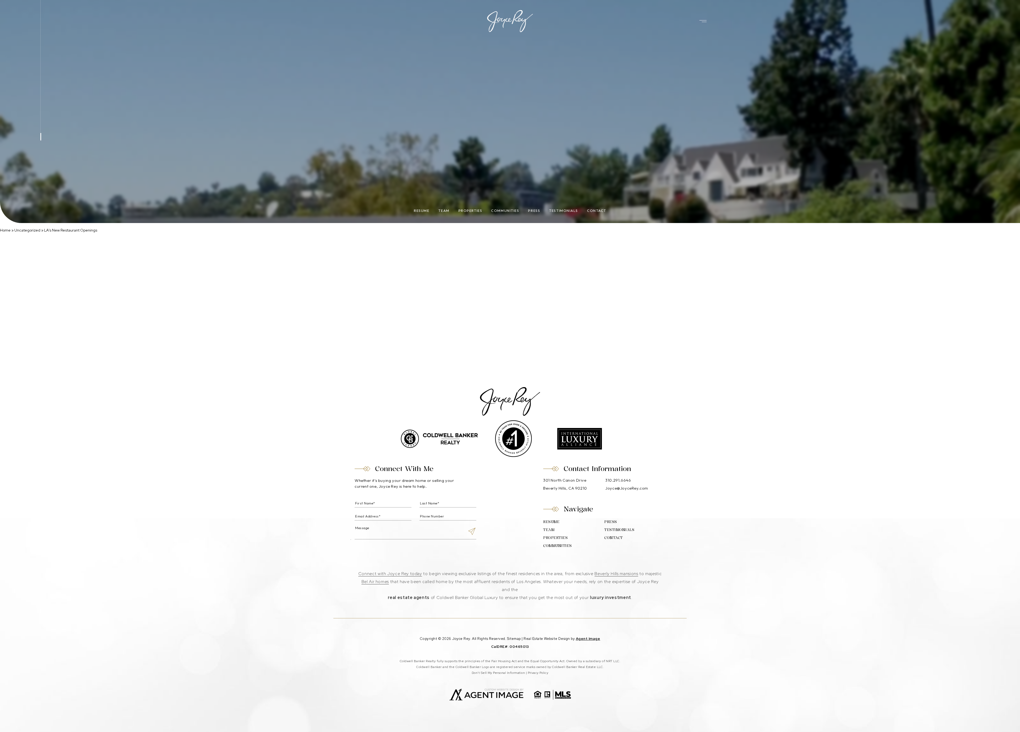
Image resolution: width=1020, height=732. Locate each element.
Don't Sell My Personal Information (498, 673)
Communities (505, 210)
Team (443, 210)
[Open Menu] (703, 21)
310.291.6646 (618, 480)
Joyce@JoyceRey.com (626, 488)
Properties (470, 210)
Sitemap (514, 638)
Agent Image (588, 638)
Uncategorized (27, 230)
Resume (421, 210)
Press (534, 210)
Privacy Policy (538, 673)
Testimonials (563, 210)
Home (5, 230)
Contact (596, 210)
